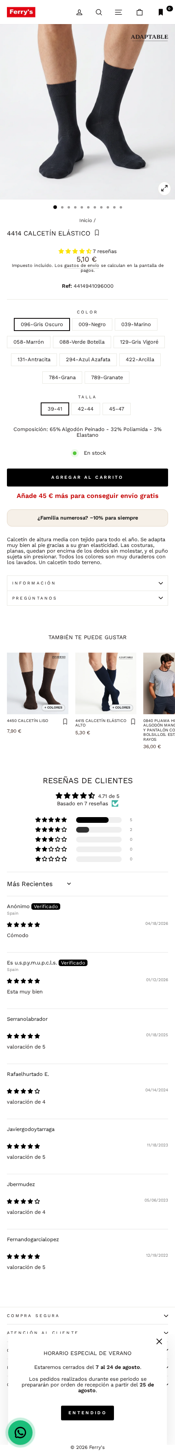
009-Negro (92, 324)
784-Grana (62, 377)
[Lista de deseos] (97, 233)
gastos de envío (81, 265)
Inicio (85, 220)
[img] (23, 925)
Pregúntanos (34, 598)
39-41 (55, 409)
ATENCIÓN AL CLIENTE (43, 1332)
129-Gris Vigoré (139, 342)
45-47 (116, 409)
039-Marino (136, 324)
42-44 (86, 409)
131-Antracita (34, 359)
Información (34, 583)
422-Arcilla (140, 359)
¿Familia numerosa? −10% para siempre (87, 518)
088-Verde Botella (82, 342)
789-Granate (107, 377)
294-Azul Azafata (88, 359)
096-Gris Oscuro (42, 324)
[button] (76, 251)
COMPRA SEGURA (33, 1315)
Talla (87, 397)
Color (87, 312)
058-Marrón (28, 342)
